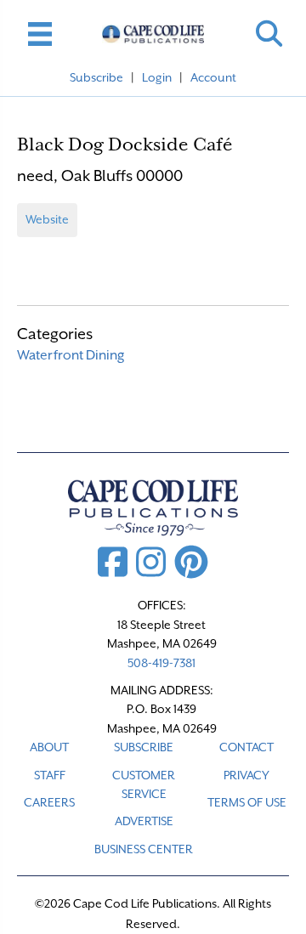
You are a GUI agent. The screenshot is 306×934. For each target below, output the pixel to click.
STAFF (49, 775)
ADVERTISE (144, 821)
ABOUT (49, 747)
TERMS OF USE (246, 802)
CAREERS (49, 802)
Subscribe (96, 77)
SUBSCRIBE (143, 747)
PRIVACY (246, 775)
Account (213, 77)
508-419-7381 (162, 663)
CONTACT (246, 747)
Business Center (143, 849)
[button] (269, 33)
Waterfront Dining (70, 355)
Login (157, 77)
